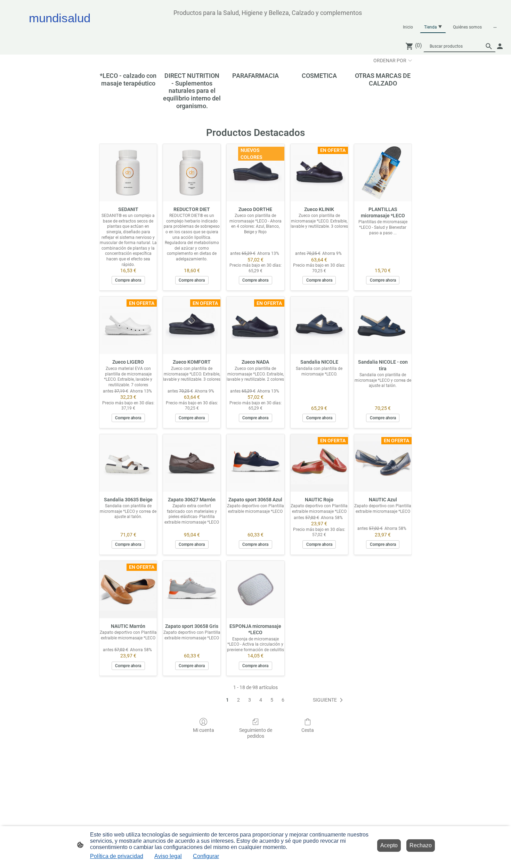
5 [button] (271, 700)
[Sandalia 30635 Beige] (128, 463)
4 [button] (260, 700)
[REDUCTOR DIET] (191, 172)
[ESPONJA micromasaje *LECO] (255, 589)
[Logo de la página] (89, 31)
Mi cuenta (203, 730)
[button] (489, 46)
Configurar (206, 856)
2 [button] (238, 700)
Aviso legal (168, 856)
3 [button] (249, 700)
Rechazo (420, 845)
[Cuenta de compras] (500, 46)
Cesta (307, 730)
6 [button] (283, 700)
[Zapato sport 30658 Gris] (191, 589)
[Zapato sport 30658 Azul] (255, 463)
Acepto (389, 845)
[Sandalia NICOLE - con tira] (383, 325)
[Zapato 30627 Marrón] (191, 463)
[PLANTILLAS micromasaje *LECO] (383, 172)
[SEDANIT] (128, 172)
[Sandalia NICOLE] (319, 325)
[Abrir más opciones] (495, 27)
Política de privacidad (116, 856)
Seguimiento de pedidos (255, 733)
